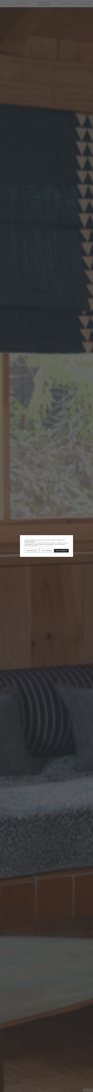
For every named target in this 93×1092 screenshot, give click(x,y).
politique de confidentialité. (45, 545)
